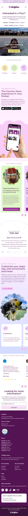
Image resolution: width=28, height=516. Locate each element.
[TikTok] (10, 491)
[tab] (8, 252)
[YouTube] (14, 491)
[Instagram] (6, 491)
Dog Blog (3, 479)
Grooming (3, 469)
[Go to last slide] (2, 251)
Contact (3, 477)
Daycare (3, 467)
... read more (6, 373)
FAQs (2, 476)
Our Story (17, 466)
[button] (26, 7)
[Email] (18, 491)
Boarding (3, 466)
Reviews (17, 467)
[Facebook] (2, 491)
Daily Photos (18, 469)
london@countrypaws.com (9, 500)
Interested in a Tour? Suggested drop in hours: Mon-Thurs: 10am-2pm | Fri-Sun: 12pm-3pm (14, 1)
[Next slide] (25, 251)
